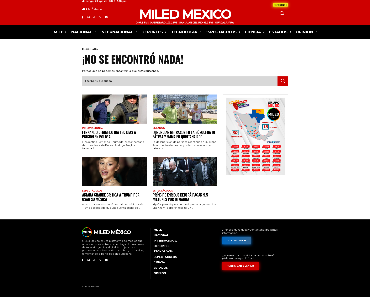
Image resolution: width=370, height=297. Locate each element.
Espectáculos (92, 190)
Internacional (92, 128)
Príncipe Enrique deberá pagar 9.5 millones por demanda (180, 197)
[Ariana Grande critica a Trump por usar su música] (114, 171)
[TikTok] (94, 17)
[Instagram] (89, 17)
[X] (100, 17)
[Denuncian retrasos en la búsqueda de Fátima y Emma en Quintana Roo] (185, 109)
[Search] (283, 81)
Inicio (86, 48)
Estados (159, 128)
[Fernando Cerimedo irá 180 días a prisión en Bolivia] (114, 109)
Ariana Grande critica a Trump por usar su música (111, 197)
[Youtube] (106, 17)
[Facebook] (83, 17)
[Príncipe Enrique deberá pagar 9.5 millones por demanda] (185, 171)
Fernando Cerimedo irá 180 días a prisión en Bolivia (109, 134)
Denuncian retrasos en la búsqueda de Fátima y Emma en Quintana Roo (184, 134)
